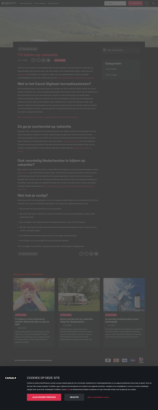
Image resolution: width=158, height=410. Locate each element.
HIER (68, 389)
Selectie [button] (74, 397)
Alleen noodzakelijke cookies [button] (98, 397)
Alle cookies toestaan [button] (44, 397)
